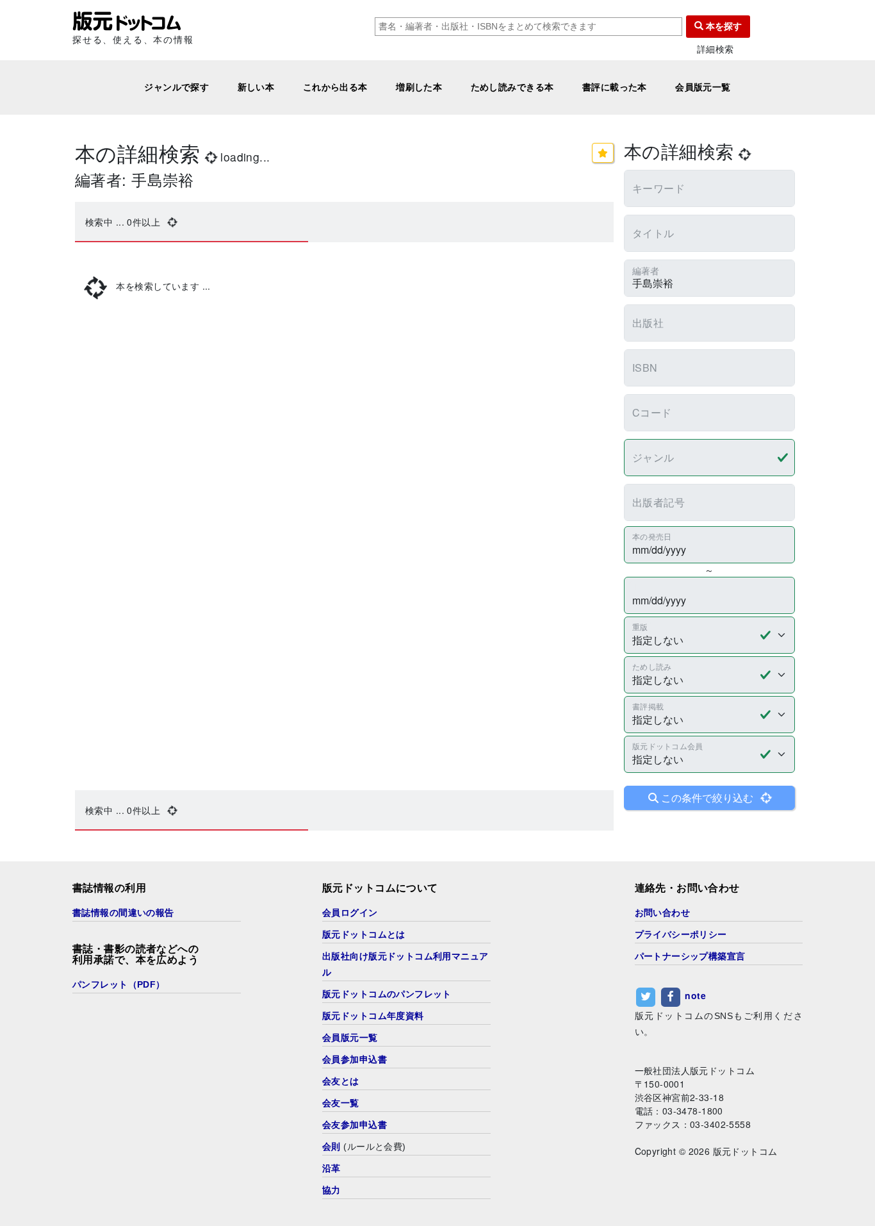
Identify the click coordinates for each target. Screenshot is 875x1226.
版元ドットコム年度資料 (373, 1016)
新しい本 (256, 87)
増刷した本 (419, 87)
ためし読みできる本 (512, 87)
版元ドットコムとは (363, 934)
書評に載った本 (614, 87)
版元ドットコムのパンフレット (387, 994)
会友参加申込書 (354, 1125)
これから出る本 (335, 87)
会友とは (340, 1081)
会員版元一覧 (703, 87)
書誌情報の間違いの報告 (123, 912)
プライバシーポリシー (681, 934)
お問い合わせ (663, 912)
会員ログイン (350, 912)
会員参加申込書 (354, 1059)
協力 (331, 1190)
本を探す (722, 26)
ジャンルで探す (176, 87)
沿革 (331, 1168)
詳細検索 (715, 49)
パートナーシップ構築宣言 (690, 956)
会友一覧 (340, 1103)
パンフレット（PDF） (118, 984)
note (695, 995)
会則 (331, 1146)
